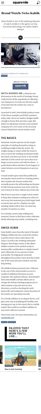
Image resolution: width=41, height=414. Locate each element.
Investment (9, 366)
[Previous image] (3, 54)
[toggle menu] (2, 2)
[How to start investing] (20, 359)
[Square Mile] (20, 3)
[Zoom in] (3, 62)
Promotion (12, 322)
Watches (4, 75)
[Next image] (37, 54)
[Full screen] (37, 62)
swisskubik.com (7, 317)
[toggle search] (38, 2)
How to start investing (13, 369)
